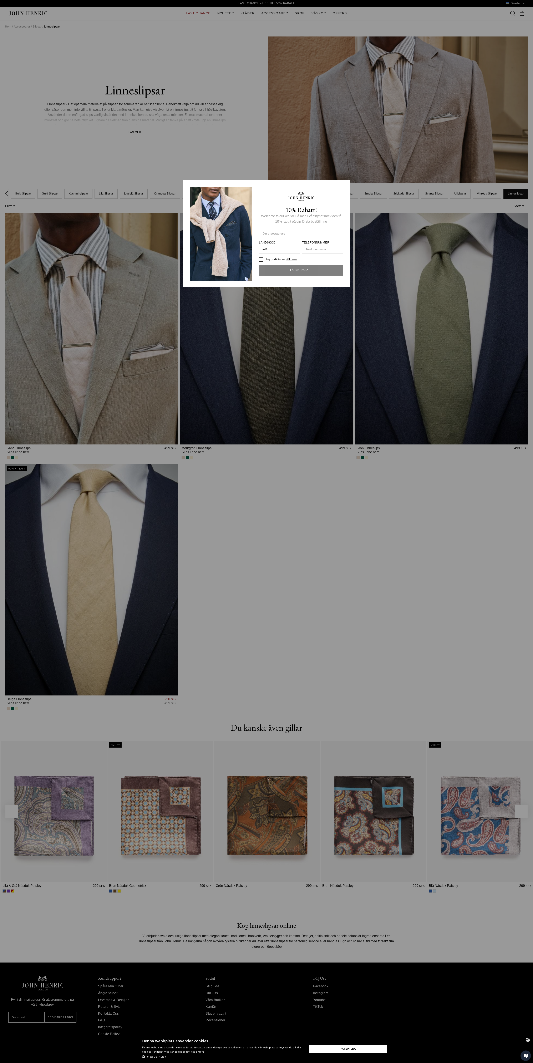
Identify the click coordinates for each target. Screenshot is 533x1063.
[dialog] (266, 1049)
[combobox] (528, 1040)
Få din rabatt (301, 270)
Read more (197, 1051)
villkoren (291, 259)
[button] (222, 1057)
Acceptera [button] (348, 1048)
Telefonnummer (316, 242)
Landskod (267, 242)
